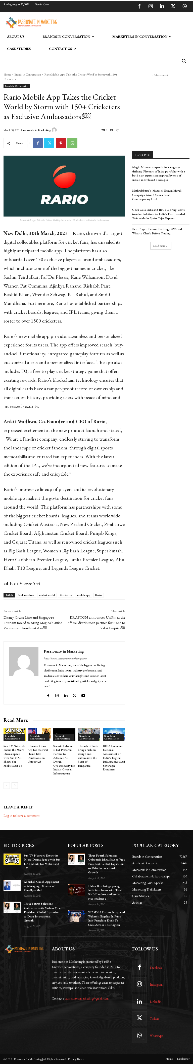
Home (7, 75)
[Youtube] (83, 694)
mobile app (83, 595)
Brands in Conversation (27, 75)
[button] (183, 61)
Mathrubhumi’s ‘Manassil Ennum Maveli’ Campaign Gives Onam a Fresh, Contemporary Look (157, 195)
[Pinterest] (61, 143)
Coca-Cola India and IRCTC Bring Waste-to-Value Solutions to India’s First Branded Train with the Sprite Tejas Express (158, 214)
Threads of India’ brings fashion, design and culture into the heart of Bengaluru (88, 756)
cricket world (47, 595)
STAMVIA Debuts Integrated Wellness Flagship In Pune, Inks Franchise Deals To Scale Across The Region (106, 918)
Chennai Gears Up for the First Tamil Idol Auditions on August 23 (38, 754)
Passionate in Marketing (36, 130)
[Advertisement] (117, 21)
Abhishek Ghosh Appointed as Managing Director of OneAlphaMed (41, 886)
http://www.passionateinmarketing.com (65, 658)
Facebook (156, 968)
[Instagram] (151, 7)
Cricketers (66, 595)
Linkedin (156, 1002)
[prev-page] (7, 785)
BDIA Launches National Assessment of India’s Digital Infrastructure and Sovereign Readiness (114, 758)
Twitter (154, 1018)
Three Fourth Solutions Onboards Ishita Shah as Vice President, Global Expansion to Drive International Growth (42, 912)
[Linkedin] (162, 7)
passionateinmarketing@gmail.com (87, 998)
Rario (98, 595)
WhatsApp (156, 1036)
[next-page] (15, 785)
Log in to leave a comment (21, 815)
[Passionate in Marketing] (55, 129)
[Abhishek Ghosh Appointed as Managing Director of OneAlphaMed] (12, 885)
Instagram (156, 984)
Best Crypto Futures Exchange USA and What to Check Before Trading (157, 231)
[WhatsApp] (184, 7)
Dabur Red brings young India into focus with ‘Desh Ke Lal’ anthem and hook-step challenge (105, 892)
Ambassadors (26, 595)
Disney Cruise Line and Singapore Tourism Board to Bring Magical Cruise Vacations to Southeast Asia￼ (33, 622)
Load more (159, 246)
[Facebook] (139, 7)
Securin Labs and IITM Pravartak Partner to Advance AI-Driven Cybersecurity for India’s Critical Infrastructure (64, 759)
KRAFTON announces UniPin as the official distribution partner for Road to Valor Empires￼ (96, 622)
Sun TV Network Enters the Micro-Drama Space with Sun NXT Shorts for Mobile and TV (14, 756)
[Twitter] (173, 7)
